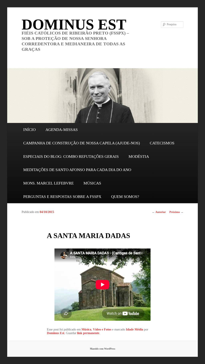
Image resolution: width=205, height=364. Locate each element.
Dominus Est (55, 333)
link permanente (88, 333)
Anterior (159, 212)
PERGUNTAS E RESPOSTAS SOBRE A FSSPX (62, 196)
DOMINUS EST (74, 24)
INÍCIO (29, 129)
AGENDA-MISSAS (61, 129)
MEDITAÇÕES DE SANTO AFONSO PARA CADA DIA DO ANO (77, 169)
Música (86, 329)
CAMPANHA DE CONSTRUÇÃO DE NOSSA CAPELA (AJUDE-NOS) (81, 143)
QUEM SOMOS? (125, 196)
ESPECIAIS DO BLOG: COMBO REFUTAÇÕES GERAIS (71, 156)
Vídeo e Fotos (102, 329)
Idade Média (134, 329)
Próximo (176, 212)
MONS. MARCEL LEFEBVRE (48, 183)
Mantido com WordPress (102, 348)
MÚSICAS (92, 183)
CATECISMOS (162, 143)
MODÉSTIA (139, 156)
